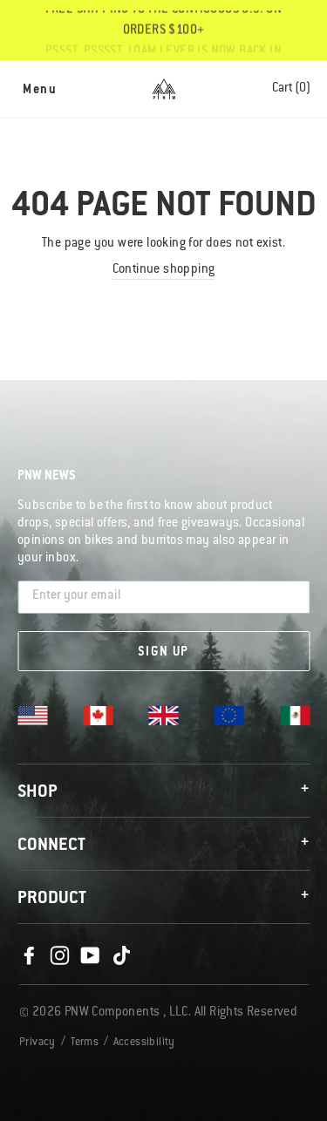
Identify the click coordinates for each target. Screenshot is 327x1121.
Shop (163, 792)
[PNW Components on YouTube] (90, 956)
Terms (85, 1042)
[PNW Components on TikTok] (121, 956)
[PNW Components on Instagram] (59, 956)
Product (163, 898)
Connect (163, 845)
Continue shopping (163, 270)
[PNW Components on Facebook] (28, 956)
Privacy (37, 1042)
